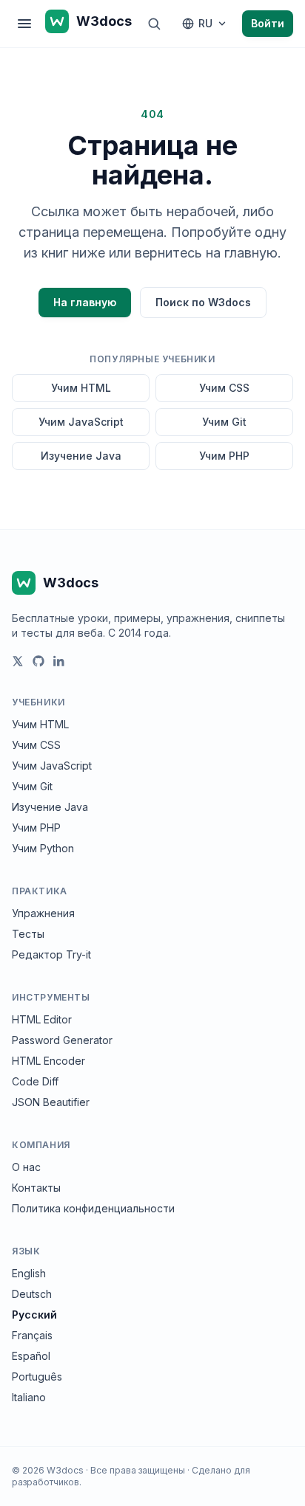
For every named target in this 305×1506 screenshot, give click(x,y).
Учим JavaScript (81, 421)
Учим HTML (81, 387)
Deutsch (32, 1294)
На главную (84, 302)
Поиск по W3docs (203, 302)
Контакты (36, 1187)
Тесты (28, 934)
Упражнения (43, 913)
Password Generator (62, 1040)
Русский (34, 1314)
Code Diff (35, 1081)
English (29, 1273)
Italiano (29, 1397)
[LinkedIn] (59, 661)
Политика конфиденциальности (93, 1208)
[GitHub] (38, 661)
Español (31, 1356)
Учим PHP (224, 455)
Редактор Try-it (51, 954)
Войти (267, 23)
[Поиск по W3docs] (154, 23)
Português (37, 1376)
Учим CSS (224, 387)
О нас (26, 1167)
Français (32, 1335)
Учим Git (224, 421)
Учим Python (43, 848)
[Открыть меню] (24, 23)
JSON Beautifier (51, 1102)
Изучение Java (81, 455)
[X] (18, 661)
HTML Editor (42, 1019)
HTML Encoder (48, 1060)
